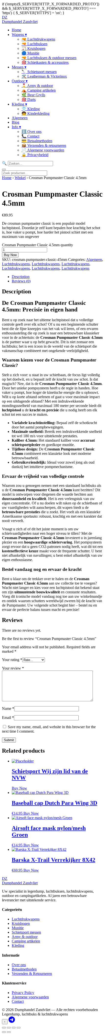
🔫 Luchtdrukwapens (38, 39)
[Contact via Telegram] (12, 1021)
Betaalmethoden (24, 969)
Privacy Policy (23, 993)
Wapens (19, 34)
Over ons (19, 965)
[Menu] (4, 169)
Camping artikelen (26, 941)
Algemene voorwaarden (30, 997)
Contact (18, 1001)
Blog (15, 122)
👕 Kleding (30, 109)
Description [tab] (21, 277)
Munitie (18, 928)
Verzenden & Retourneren (32, 973)
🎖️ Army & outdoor (37, 86)
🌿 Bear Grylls (33, 95)
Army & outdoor (25, 937)
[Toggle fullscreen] (9, 1027)
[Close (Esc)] (19, 1027)
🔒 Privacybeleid (34, 155)
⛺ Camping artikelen (38, 90)
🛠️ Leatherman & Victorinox (44, 76)
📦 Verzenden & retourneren (43, 145)
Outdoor (20, 81)
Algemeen (20, 118)
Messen (19, 67)
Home (16, 30)
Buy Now (10, 255)
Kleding (19, 104)
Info (16, 127)
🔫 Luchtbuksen (34, 44)
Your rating (12, 660)
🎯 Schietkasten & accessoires (45, 62)
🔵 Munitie (30, 53)
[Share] (14, 1027)
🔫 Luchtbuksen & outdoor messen (48, 58)
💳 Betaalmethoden (36, 141)
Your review (13, 668)
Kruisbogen (21, 923)
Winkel (20, 178)
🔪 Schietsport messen (39, 72)
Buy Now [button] (31, 813)
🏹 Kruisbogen (33, 48)
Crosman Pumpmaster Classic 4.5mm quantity (37, 245)
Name (8, 708)
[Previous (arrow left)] (4, 1032)
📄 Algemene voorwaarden (42, 150)
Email (8, 717)
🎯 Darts (28, 99)
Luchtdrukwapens (16, 264)
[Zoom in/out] (4, 1027)
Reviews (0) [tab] (21, 281)
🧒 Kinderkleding (35, 113)
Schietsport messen (26, 932)
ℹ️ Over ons (31, 131)
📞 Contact (30, 136)
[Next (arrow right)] (9, 1032)
